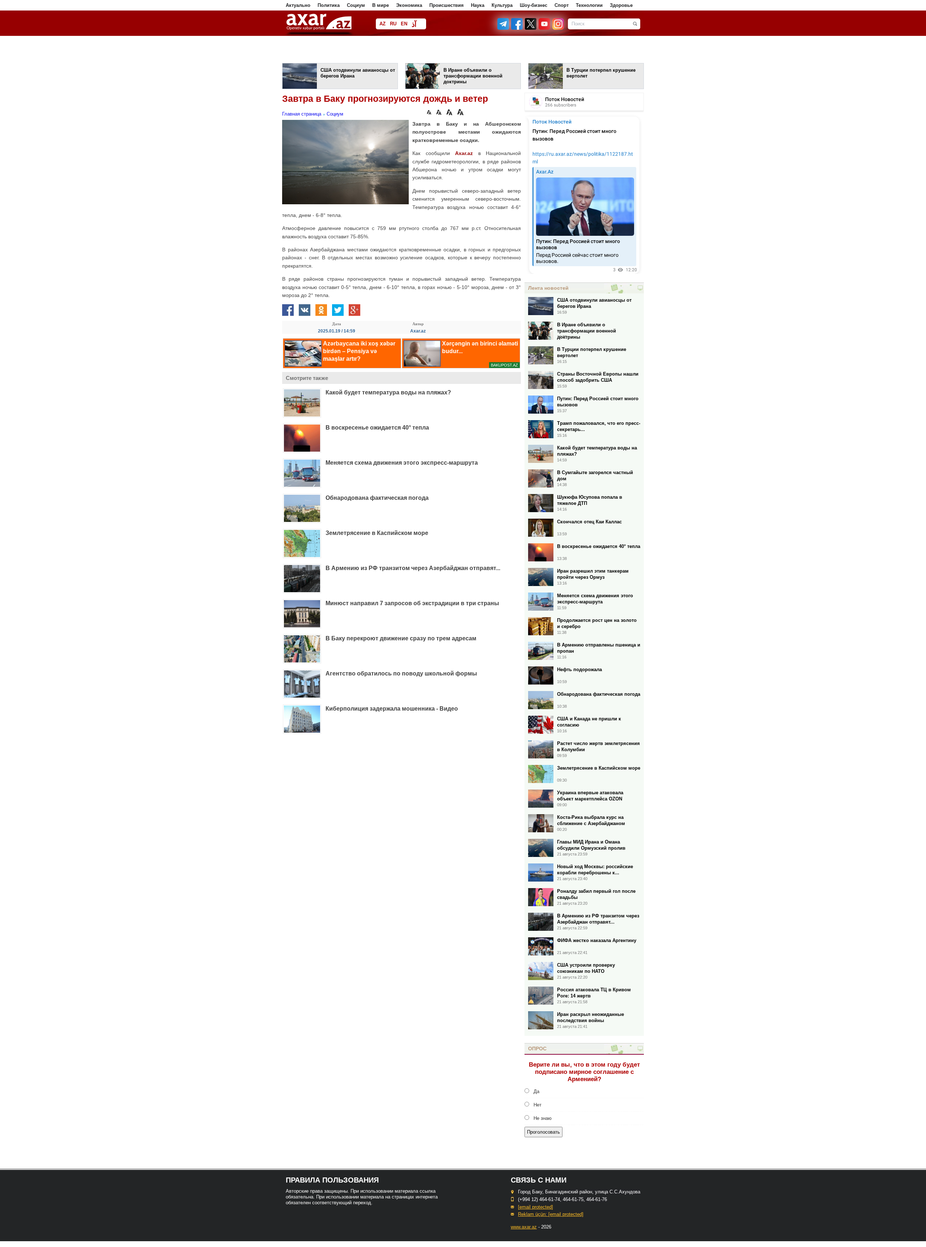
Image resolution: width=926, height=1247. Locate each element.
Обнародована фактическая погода (377, 498)
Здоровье (621, 5)
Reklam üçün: (550, 1214)
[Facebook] (517, 28)
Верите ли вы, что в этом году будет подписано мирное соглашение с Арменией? (584, 1072)
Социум (356, 5)
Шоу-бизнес (533, 5)
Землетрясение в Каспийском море (377, 533)
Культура (502, 5)
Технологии (589, 5)
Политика (329, 5)
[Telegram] (503, 28)
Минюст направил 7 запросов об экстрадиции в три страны (412, 603)
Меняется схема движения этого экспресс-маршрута (402, 463)
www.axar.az (524, 1227)
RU (393, 23)
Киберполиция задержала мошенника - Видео (392, 709)
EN (404, 23)
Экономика (409, 5)
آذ (414, 24)
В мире (380, 5)
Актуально (298, 5)
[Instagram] (558, 28)
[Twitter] (531, 28)
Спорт (562, 5)
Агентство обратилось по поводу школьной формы (401, 673)
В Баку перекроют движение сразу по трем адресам (401, 638)
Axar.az (464, 153)
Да (536, 1091)
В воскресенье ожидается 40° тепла (377, 427)
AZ (382, 23)
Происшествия (446, 5)
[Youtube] (545, 28)
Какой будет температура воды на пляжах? (388, 392)
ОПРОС (537, 1048)
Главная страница (301, 114)
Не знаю (543, 1118)
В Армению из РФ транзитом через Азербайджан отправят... (413, 568)
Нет (537, 1105)
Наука (477, 5)
